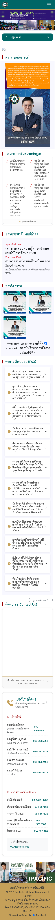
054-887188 (41, 806)
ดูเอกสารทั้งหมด (29, 221)
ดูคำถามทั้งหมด (40, 600)
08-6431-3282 (40, 799)
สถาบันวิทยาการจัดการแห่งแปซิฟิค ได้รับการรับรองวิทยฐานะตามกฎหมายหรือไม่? (28, 374)
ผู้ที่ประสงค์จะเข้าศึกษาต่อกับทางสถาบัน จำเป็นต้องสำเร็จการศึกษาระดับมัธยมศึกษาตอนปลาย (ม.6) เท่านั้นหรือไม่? (27, 413)
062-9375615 (40, 772)
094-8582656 (40, 761)
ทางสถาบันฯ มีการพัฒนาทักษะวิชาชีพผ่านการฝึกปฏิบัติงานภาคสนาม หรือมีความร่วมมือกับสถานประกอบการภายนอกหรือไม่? (27, 488)
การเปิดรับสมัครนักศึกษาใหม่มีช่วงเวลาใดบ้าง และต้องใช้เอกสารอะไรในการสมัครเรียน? (28, 544)
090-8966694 (39, 728)
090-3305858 (40, 740)
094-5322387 (41, 822)
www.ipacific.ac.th (19, 846)
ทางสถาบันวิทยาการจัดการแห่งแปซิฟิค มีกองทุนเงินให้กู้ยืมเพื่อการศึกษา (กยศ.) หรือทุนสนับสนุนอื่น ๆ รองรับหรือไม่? (27, 467)
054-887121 (41, 813)
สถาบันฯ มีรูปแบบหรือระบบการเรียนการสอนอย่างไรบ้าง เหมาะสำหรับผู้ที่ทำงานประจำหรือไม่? (28, 526)
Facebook (41, 915)
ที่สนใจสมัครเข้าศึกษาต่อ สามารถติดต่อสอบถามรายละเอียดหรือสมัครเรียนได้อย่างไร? (26, 583)
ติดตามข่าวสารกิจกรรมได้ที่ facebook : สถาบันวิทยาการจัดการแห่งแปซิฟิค (27, 347)
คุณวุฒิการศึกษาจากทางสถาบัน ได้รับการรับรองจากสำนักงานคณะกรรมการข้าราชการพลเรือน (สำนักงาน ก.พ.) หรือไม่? (28, 392)
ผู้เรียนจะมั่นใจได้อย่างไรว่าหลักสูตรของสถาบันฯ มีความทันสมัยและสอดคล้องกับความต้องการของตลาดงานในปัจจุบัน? (28, 563)
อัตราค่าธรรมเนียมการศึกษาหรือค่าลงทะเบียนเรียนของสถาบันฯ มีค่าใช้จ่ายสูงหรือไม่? (27, 448)
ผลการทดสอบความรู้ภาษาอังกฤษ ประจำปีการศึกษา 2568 (27, 250)
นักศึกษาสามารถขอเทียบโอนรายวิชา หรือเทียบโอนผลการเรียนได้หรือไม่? (27, 431)
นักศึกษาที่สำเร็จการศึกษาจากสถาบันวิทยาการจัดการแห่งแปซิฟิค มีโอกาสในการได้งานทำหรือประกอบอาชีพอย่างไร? (28, 508)
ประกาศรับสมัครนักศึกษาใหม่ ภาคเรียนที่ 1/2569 (27, 263)
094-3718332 (40, 751)
